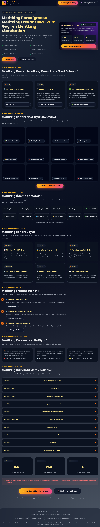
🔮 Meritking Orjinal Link (88, 3)
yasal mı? (30, 442)
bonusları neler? (31, 427)
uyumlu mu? (31, 388)
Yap (72, 46)
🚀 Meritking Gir (9, 59)
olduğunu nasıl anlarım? (33, 396)
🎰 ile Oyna (50, 186)
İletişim (78, 518)
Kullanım (50, 518)
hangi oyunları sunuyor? (32, 404)
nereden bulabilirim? (33, 419)
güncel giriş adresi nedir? (32, 380)
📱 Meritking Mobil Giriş (27, 59)
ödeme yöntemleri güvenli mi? (33, 411)
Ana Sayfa (22, 518)
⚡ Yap (35, 491)
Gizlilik (36, 518)
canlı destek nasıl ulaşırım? (33, 450)
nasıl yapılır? (32, 435)
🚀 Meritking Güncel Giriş (68, 3)
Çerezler (65, 518)
